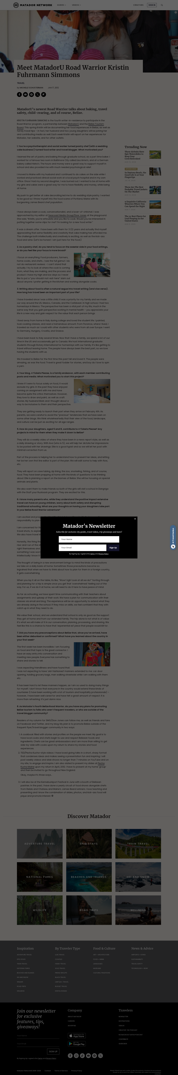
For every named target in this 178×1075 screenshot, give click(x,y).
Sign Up (113, 547)
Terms (92, 554)
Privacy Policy (103, 554)
